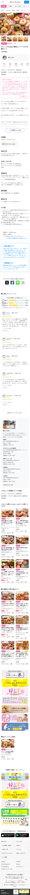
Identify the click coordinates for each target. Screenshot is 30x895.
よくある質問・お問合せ (6, 845)
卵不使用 (3, 74)
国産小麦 (25, 72)
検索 (4, 6)
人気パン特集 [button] (17, 6)
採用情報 (18, 861)
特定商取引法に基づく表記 (8, 484)
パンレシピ (18, 849)
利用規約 (3, 861)
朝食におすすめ (17, 72)
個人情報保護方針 (5, 866)
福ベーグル (23, 10)
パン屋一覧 (7, 10)
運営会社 (18, 864)
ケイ (7, 312)
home (2, 10)
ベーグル (10, 72)
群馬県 (13, 10)
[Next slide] (28, 24)
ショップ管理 (4, 857)
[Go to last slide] (2, 24)
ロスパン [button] (25, 6)
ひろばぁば (9, 373)
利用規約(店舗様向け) (5, 864)
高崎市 (18, 10)
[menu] (2, 2)
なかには (8, 338)
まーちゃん (9, 395)
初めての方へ (4, 841)
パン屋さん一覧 (4, 849)
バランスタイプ (11, 70)
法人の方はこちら (20, 866)
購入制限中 (4, 72)
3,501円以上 (19, 70)
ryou (7, 355)
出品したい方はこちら (21, 853)
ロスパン (3, 70)
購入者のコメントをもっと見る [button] (15, 412)
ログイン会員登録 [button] (26, 2)
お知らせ (18, 845)
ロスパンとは (19, 841)
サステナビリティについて (6, 853)
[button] (10, 6)
